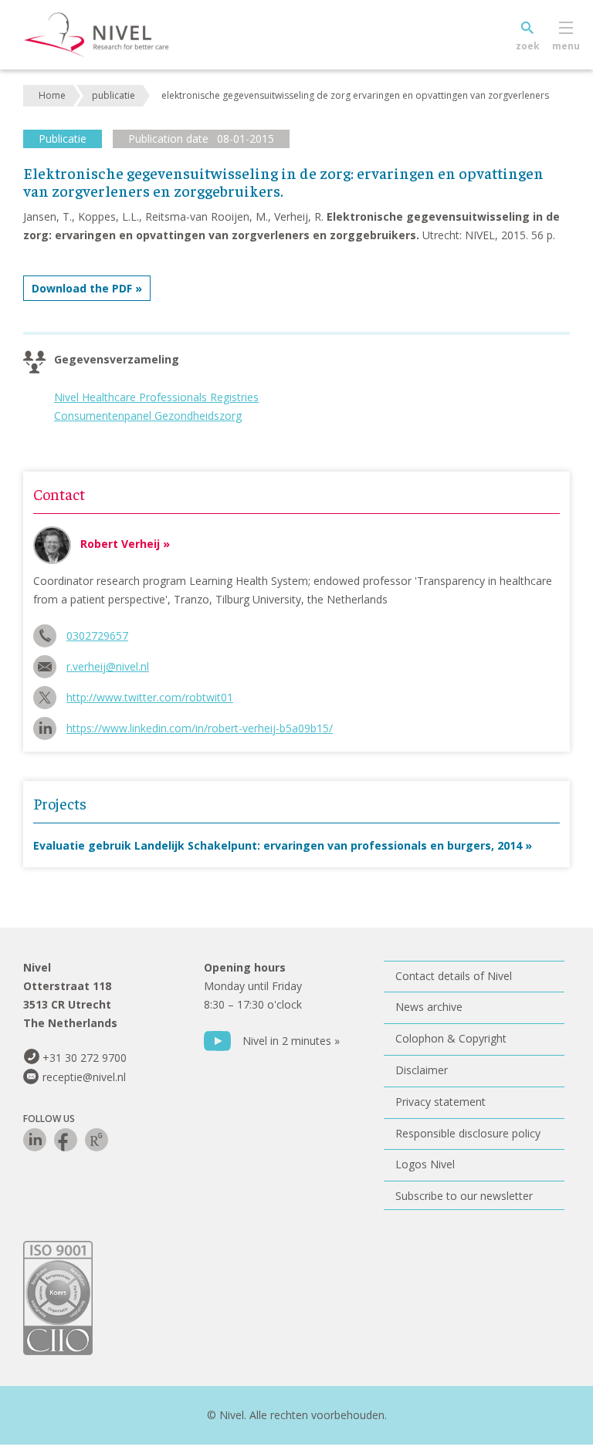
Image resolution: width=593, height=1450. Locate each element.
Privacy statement (440, 1101)
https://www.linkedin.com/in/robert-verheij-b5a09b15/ (199, 728)
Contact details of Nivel (453, 975)
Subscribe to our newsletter (464, 1195)
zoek (528, 45)
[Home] (119, 35)
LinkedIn (34, 1139)
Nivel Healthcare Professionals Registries (156, 397)
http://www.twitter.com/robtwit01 (149, 697)
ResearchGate (96, 1139)
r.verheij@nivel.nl (107, 666)
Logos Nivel (425, 1164)
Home (52, 95)
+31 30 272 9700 (84, 1057)
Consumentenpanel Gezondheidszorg (148, 415)
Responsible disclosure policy (467, 1133)
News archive (429, 1006)
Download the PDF (82, 288)
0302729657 (97, 635)
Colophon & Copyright (451, 1038)
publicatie (113, 95)
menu (566, 45)
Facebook (65, 1139)
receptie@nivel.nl (84, 1077)
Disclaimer (421, 1070)
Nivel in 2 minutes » (291, 1040)
